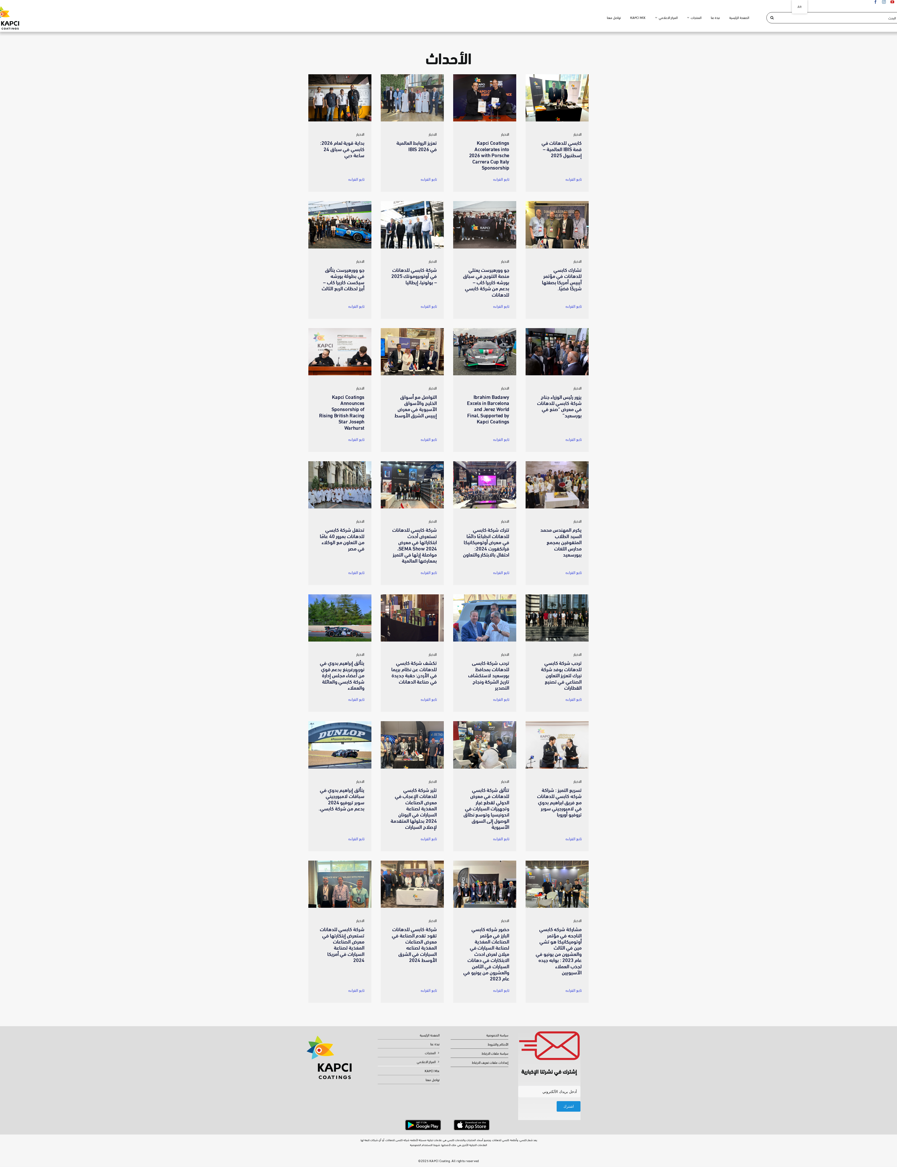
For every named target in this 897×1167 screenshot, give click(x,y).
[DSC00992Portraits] (339, 202)
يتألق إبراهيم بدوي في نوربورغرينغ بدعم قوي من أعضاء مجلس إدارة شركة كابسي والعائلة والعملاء (342, 675)
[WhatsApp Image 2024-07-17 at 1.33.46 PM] (557, 596)
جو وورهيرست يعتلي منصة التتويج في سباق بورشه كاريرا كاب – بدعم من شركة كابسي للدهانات (486, 282)
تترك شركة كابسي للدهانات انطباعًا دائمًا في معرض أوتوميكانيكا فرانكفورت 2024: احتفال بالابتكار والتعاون (486, 542)
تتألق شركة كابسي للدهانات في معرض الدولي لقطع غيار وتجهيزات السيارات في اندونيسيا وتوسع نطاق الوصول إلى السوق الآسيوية (486, 808)
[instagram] (884, 2)
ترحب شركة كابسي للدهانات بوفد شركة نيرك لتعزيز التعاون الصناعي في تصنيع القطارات (561, 675)
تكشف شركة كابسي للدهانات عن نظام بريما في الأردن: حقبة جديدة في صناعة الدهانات (414, 672)
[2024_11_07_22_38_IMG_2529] (412, 463)
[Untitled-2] (471, 1121)
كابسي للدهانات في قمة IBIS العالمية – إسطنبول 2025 (561, 149)
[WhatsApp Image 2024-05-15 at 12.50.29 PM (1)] (484, 723)
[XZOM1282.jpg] (484, 76)
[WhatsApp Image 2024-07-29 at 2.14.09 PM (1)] (484, 596)
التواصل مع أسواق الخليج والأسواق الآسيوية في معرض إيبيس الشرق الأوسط (416, 406)
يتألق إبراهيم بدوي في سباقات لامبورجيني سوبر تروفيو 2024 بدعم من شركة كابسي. (341, 799)
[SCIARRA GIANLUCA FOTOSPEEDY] (339, 723)
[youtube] (892, 2)
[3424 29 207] (484, 463)
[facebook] (875, 2)
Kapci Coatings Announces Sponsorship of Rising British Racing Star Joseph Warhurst (341, 412)
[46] (557, 463)
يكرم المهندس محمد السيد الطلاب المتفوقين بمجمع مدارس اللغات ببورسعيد (561, 542)
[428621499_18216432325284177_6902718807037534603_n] (412, 862)
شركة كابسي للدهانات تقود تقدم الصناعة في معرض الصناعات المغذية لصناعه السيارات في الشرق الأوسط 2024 (414, 944)
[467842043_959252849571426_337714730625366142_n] (484, 329)
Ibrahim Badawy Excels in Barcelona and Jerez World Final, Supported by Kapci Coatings (488, 409)
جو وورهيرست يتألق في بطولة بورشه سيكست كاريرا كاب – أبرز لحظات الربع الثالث (343, 279)
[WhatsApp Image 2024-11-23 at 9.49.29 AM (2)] (339, 463)
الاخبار (360, 134)
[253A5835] (339, 329)
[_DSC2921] (484, 202)
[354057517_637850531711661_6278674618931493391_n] (557, 862)
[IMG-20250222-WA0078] (412, 329)
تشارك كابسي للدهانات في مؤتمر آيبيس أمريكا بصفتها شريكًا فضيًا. (562, 279)
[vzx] (412, 596)
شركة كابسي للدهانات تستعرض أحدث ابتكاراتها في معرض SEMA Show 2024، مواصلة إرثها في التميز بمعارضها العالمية (414, 545)
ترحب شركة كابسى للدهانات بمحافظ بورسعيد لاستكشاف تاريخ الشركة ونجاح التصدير (488, 675)
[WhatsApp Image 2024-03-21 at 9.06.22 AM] (339, 862)
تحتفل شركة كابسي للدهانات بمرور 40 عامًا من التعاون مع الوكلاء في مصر (342, 539)
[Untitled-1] (423, 1121)
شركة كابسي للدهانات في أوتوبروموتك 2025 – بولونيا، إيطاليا (414, 276)
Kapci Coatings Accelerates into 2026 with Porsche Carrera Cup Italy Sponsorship (489, 155)
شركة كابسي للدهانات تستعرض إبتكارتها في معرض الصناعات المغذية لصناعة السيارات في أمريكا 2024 (342, 944)
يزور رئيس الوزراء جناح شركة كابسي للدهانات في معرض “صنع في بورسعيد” (559, 406)
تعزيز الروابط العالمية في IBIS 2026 (416, 145)
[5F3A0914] (557, 723)
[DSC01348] (412, 202)
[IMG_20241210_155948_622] (557, 329)
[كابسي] (412, 723)
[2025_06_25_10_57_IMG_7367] (557, 76)
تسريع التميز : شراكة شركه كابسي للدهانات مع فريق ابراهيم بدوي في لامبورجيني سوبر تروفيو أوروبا (559, 802)
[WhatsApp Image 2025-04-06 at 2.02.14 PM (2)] (557, 202)
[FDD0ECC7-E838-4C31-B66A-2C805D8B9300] (339, 76)
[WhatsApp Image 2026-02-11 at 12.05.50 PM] (412, 76)
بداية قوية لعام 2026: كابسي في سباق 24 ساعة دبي (342, 149)
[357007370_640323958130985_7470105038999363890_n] (484, 862)
